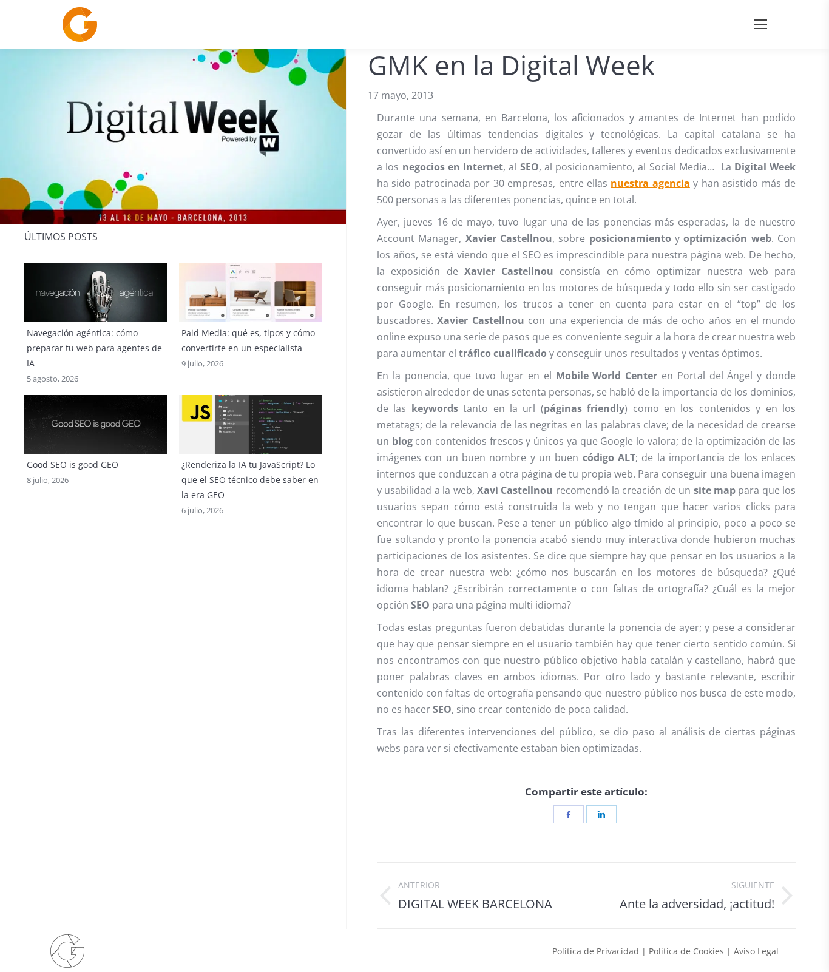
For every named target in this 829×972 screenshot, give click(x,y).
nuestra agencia (650, 183)
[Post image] (95, 292)
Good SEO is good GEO (72, 464)
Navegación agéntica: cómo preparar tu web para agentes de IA (94, 348)
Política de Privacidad (595, 951)
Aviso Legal (756, 951)
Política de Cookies (686, 951)
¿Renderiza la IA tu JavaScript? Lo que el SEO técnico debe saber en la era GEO (250, 480)
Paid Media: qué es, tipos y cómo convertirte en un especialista (248, 340)
